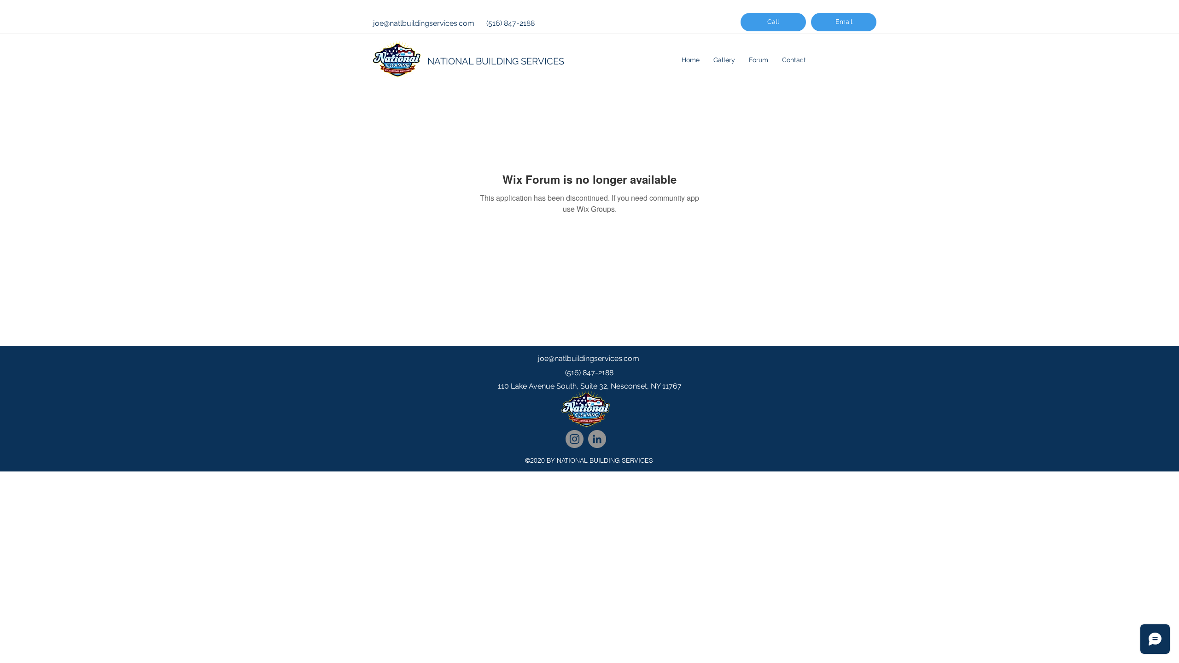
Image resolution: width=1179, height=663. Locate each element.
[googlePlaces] (589, 404)
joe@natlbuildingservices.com (423, 23)
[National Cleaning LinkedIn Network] (597, 439)
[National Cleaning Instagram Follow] (575, 439)
